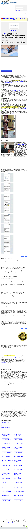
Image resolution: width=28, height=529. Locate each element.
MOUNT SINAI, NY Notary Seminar (6, 473)
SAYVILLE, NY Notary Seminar (17, 486)
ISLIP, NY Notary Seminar (5, 461)
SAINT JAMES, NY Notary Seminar (6, 486)
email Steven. (10, 171)
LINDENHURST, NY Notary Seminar (6, 465)
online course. (4, 33)
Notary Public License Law (4, 428)
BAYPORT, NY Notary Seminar (17, 435)
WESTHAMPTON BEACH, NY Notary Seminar (7, 500)
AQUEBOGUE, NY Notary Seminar (6, 434)
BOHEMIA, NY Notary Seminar (5, 438)
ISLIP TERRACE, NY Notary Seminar (18, 461)
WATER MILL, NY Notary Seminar (18, 496)
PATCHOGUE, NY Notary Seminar (6, 478)
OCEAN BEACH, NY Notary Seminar (6, 477)
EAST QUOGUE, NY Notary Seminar (18, 451)
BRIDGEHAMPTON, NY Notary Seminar (6, 439)
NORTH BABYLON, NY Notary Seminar (18, 474)
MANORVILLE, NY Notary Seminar (18, 465)
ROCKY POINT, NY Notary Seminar (6, 483)
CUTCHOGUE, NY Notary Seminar (6, 447)
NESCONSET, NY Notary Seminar (18, 473)
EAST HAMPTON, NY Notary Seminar (6, 448)
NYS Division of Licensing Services (5, 427)
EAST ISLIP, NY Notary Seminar (18, 448)
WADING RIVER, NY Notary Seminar (18, 495)
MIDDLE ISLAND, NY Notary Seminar (6, 470)
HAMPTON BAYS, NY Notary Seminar (18, 456)
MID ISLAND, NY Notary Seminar (18, 469)
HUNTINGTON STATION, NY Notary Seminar (7, 460)
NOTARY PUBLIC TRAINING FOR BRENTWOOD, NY (10, 3)
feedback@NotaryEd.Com (4, 362)
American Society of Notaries (22, 144)
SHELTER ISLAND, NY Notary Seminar (18, 487)
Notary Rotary (3, 425)
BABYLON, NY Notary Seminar (17, 434)
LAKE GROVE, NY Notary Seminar (6, 464)
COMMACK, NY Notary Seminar (18, 444)
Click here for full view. (14, 30)
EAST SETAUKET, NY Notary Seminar (6, 452)
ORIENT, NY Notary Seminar (17, 477)
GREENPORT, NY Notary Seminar (6, 456)
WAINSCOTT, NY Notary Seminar (6, 496)
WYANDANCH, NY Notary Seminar (18, 500)
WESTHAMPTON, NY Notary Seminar (18, 499)
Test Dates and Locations (10, 522)
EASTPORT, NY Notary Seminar (18, 452)
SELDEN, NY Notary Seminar (5, 487)
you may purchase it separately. (9, 82)
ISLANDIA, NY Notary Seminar (17, 460)
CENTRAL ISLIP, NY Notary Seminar (18, 443)
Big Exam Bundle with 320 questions (18, 81)
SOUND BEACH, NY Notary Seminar (6, 491)
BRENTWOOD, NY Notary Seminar (18, 438)
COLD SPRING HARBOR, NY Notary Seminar (7, 444)
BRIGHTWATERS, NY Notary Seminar (18, 439)
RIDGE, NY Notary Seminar (5, 482)
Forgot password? (18, 10)
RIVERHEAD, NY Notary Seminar (18, 482)
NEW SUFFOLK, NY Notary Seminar (6, 474)
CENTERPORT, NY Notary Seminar (6, 443)
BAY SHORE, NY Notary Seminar (6, 435)
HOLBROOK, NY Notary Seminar (18, 457)
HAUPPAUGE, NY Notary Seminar (6, 457)
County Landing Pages (4, 522)
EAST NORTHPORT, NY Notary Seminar (7, 451)
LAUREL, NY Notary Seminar (17, 464)
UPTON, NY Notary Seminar (5, 495)
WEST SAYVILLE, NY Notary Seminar (6, 499)
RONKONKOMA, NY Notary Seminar (18, 483)
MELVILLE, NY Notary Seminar (5, 469)
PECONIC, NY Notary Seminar (17, 478)
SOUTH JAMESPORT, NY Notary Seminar (19, 491)
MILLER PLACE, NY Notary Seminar (18, 470)
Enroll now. (24, 108)
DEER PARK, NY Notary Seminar (18, 447)
